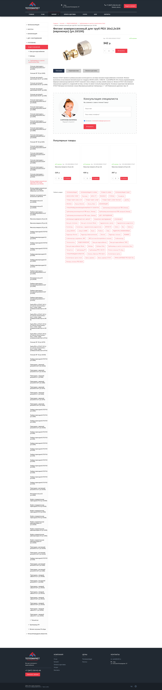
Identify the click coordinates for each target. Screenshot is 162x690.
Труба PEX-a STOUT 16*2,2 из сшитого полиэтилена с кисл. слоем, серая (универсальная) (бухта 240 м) (38, 317)
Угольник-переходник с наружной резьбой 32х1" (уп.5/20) (37, 176)
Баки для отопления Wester (88, 223)
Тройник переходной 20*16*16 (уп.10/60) (38, 415)
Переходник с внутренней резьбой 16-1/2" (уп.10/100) (38, 489)
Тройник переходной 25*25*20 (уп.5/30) (38, 477)
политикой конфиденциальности (101, 120)
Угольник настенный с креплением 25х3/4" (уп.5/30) (38, 95)
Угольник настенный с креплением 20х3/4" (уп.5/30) (38, 89)
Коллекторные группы (114, 253)
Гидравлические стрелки (106, 223)
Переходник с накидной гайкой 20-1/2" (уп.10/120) (37, 592)
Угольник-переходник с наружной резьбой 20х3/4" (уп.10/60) (37, 161)
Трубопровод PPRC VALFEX (97, 250)
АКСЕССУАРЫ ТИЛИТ (72, 196)
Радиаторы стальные (114, 234)
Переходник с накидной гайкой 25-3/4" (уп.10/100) (37, 604)
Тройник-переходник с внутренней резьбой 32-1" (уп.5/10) (37, 299)
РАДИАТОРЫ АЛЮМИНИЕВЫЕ (121, 230)
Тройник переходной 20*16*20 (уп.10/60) (38, 421)
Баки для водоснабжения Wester (75, 246)
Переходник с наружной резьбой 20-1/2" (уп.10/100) (38, 427)
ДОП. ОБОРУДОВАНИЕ (35, 38)
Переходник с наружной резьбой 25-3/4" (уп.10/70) (37, 387)
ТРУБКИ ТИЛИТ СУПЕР (92, 200)
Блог (95, 14)
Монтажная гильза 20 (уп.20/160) (36, 207)
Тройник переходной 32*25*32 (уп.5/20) (38, 243)
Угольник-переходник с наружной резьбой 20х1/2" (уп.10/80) (37, 168)
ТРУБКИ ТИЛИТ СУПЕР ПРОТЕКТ (111, 200)
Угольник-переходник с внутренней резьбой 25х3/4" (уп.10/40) (38, 148)
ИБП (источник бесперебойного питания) (100, 238)
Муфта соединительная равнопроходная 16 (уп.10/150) (37, 523)
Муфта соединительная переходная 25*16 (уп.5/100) (38, 505)
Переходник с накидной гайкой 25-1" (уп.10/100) (37, 615)
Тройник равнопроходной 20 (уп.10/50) (38, 260)
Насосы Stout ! (92, 204)
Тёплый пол (34, 620)
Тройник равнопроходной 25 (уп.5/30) (38, 254)
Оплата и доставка (70, 14)
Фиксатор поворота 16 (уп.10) (38, 219)
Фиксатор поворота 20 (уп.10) (38, 227)
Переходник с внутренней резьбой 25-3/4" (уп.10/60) (37, 564)
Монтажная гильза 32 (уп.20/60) (36, 494)
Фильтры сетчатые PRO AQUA (74, 261)
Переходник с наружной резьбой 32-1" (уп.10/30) (37, 393)
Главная (31, 14)
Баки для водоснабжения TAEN (118, 242)
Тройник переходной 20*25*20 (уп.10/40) (38, 444)
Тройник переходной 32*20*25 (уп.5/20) (38, 559)
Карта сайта (46, 686)
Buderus (130, 227)
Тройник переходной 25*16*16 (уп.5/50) (38, 438)
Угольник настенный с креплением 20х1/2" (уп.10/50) (38, 83)
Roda (108, 230)
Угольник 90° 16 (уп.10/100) (38, 354)
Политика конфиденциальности (33, 686)
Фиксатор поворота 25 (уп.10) (38, 223)
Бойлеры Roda (100, 246)
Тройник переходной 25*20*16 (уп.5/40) (38, 455)
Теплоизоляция (87, 659)
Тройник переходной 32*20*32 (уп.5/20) (38, 232)
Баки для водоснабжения (37, 51)
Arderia (116, 227)
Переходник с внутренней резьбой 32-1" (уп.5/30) (37, 581)
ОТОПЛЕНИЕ (32, 42)
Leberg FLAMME (82, 230)
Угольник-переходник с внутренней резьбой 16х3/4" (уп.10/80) (38, 108)
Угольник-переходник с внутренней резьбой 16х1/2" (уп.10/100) (38, 101)
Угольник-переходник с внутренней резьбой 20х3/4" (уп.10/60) (38, 122)
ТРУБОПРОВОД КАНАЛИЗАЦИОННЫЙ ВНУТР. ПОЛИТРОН (82, 207)
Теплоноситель (70, 242)
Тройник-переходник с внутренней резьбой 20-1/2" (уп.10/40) (38, 272)
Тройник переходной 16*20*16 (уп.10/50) (38, 410)
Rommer (103, 234)
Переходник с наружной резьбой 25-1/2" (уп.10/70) (37, 399)
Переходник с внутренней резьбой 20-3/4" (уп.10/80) (37, 570)
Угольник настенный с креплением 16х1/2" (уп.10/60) (38, 78)
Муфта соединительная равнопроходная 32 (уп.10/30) (38, 529)
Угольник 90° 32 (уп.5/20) (37, 142)
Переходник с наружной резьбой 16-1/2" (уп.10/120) (38, 371)
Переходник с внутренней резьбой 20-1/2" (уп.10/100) (38, 547)
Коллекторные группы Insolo (74, 257)
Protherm (100, 230)
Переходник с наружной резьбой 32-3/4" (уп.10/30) (37, 404)
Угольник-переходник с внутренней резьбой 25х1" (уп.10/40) (37, 115)
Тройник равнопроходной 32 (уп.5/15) (38, 266)
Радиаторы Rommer (71, 234)
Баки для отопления (72, 223)
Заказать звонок (116, 7)
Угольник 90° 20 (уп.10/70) (37, 342)
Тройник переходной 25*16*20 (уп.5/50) (38, 432)
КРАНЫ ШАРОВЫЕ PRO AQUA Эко (124, 257)
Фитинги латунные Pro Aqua (38, 629)
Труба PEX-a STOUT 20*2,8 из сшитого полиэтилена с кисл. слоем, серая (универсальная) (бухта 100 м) (38, 326)
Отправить (90, 126)
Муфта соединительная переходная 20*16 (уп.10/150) (38, 500)
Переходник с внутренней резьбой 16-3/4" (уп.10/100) (38, 553)
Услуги (85, 14)
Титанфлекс (121, 196)
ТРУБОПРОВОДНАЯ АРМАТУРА (37, 634)
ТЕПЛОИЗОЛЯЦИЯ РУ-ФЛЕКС (88, 192)
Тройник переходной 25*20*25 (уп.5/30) (38, 466)
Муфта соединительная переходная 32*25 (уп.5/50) (38, 511)
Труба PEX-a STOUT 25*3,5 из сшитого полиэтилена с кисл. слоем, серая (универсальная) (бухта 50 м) (38, 336)
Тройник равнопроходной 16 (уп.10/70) (38, 238)
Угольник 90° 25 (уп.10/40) (37, 73)
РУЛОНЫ (111, 196)
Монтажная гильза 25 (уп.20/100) (36, 278)
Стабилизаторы (119, 238)
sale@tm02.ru (117, 659)
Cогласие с (98, 120)
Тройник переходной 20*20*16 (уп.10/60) (38, 359)
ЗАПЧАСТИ (108, 227)
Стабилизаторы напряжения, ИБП (75, 238)
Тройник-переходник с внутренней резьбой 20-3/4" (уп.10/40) (38, 285)
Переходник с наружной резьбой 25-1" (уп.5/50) (37, 376)
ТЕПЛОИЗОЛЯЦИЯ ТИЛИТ (122, 192)
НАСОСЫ (30, 29)
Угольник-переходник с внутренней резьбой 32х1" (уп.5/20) (37, 68)
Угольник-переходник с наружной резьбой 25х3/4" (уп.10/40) (37, 154)
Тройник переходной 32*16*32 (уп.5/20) (38, 483)
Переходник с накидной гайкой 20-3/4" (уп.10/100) (37, 587)
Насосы (84, 662)
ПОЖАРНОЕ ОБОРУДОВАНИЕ (102, 219)
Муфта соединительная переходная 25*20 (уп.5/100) (38, 517)
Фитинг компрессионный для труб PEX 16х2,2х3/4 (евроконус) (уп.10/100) (38, 183)
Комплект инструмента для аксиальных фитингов (38, 195)
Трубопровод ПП (34, 624)
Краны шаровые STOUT (104, 257)
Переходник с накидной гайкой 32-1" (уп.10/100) (37, 609)
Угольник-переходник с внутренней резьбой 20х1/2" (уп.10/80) (38, 129)
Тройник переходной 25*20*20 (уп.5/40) (38, 460)
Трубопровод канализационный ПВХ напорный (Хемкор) (114, 211)
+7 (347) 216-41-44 (113, 5)
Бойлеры (32, 56)
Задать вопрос (130, 6)
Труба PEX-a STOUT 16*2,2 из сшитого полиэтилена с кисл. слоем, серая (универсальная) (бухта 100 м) (38, 307)
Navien (93, 230)
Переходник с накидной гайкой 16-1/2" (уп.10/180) (37, 575)
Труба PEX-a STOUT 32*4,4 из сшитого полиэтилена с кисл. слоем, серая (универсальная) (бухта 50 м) (38, 348)
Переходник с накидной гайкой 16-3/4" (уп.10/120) (37, 598)
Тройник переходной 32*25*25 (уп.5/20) (38, 249)
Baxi (123, 227)
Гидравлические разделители (125, 223)
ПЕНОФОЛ (103, 196)
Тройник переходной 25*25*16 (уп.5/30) (38, 472)
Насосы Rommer (79, 204)
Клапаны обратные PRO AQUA (96, 253)
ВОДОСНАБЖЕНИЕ (34, 47)
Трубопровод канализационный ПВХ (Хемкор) (115, 207)
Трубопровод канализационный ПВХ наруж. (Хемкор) (81, 215)
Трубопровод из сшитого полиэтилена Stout (36, 61)
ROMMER (126, 234)
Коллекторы (69, 227)
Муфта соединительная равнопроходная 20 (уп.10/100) (37, 541)
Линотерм (84, 196)
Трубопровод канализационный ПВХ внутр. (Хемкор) (81, 211)
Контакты (107, 14)
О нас (43, 14)
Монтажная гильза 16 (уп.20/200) (36, 201)
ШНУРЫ (127, 200)
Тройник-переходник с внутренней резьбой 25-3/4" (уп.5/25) (38, 292)
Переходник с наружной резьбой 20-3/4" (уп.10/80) (37, 382)
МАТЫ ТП (93, 196)
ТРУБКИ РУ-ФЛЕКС (106, 192)
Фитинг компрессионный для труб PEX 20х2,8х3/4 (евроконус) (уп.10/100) (38, 190)
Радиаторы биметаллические (89, 234)
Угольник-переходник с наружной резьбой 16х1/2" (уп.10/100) (37, 136)
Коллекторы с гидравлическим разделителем (88, 227)
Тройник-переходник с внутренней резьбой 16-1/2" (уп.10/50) (38, 213)
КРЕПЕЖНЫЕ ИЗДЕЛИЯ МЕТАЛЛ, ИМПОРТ (78, 219)
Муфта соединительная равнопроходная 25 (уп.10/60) (38, 535)
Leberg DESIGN (70, 230)
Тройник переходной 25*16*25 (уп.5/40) (38, 449)
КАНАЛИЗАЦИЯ (32, 33)
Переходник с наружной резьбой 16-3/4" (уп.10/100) (38, 365)
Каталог (54, 14)
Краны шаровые (89, 257)
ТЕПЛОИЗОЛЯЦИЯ (33, 24)
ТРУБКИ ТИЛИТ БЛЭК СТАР (74, 200)
